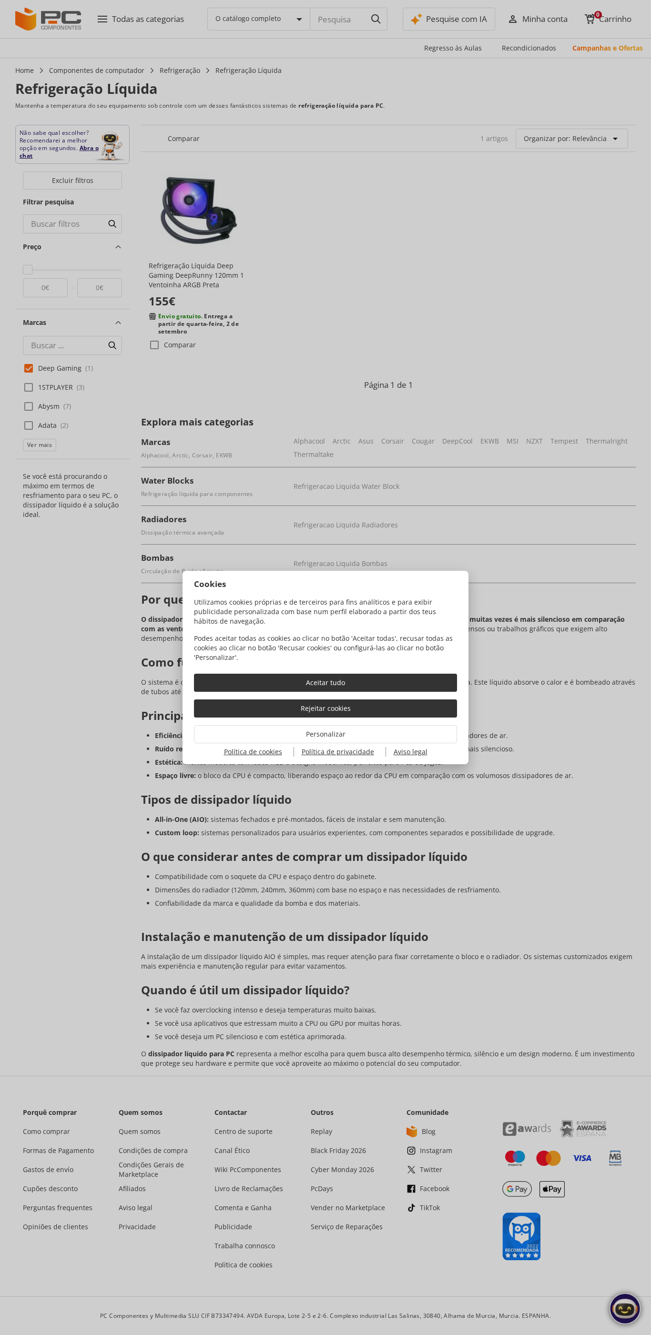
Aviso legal (410, 751)
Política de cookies (253, 751)
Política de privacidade (338, 751)
